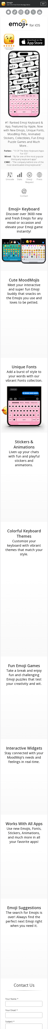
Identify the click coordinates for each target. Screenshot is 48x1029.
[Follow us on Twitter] (33, 13)
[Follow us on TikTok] (14, 13)
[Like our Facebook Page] (27, 13)
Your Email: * (11, 1010)
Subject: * (9, 1021)
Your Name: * (11, 999)
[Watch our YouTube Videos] (39, 13)
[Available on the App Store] (8, 13)
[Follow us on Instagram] (20, 13)
